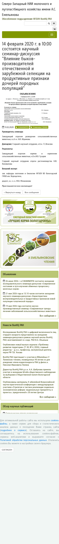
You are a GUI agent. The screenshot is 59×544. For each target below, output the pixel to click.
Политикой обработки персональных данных (23, 440)
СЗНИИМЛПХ (23, 127)
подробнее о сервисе (13, 430)
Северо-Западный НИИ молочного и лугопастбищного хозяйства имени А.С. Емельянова (29, 9)
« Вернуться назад (12, 192)
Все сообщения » (48, 315)
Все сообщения (32, 192)
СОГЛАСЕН (7, 449)
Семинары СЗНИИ (40, 127)
